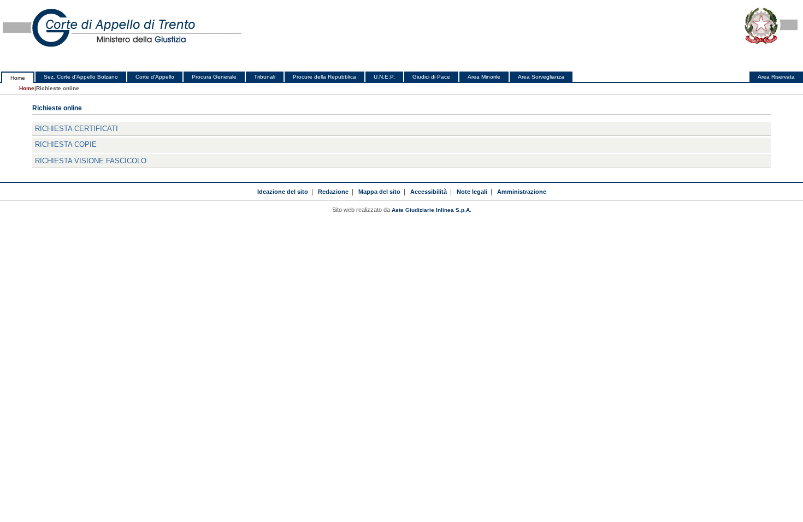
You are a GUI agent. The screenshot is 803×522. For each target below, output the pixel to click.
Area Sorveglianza (541, 77)
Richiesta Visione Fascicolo (90, 161)
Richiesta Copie (66, 144)
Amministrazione (521, 191)
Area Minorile (484, 77)
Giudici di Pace (431, 77)
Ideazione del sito (282, 191)
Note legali (472, 191)
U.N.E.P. (384, 77)
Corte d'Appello (154, 77)
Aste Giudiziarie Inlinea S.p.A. (431, 210)
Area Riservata (776, 77)
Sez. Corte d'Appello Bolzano (81, 77)
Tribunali (264, 77)
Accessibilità (428, 191)
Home (17, 78)
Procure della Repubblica (324, 77)
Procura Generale (214, 77)
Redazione (333, 191)
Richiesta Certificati (76, 128)
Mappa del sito (379, 191)
